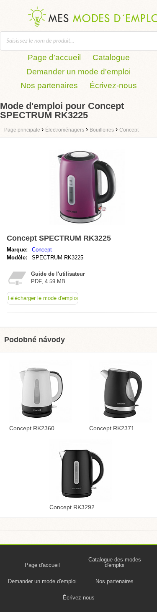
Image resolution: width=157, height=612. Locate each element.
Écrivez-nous (113, 85)
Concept (42, 249)
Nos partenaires (49, 85)
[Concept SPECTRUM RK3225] (87, 226)
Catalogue (111, 57)
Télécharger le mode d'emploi (42, 298)
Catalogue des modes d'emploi (114, 562)
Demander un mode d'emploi (78, 71)
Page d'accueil (54, 57)
